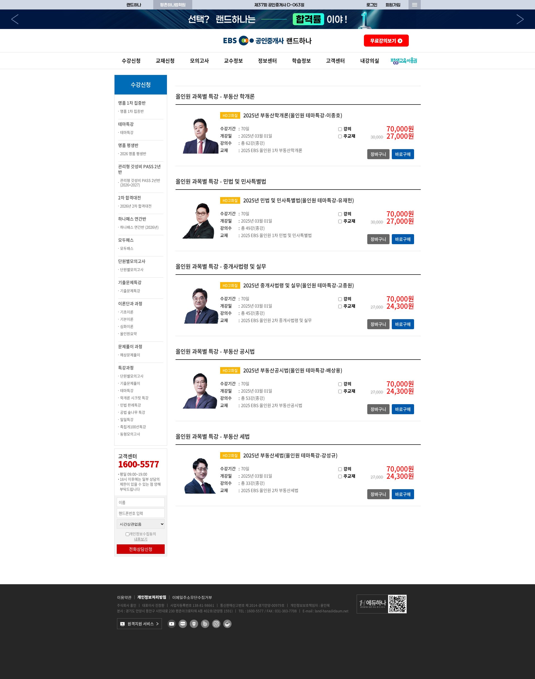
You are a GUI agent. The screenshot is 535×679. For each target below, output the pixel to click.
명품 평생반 (128, 145)
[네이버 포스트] (194, 624)
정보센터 (267, 60)
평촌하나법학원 (173, 4)
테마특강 (126, 124)
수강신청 (131, 60)
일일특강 (126, 419)
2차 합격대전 (129, 198)
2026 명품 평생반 (133, 153)
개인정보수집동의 (142, 533)
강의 (347, 129)
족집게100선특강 (133, 426)
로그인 (371, 4)
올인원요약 (128, 333)
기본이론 (126, 319)
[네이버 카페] (227, 624)
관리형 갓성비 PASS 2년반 (139, 169)
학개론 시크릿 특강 (134, 397)
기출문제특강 (130, 282)
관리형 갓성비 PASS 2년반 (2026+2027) (140, 182)
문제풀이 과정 (130, 346)
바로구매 (403, 154)
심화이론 (126, 326)
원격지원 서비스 (141, 623)
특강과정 (126, 368)
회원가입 (393, 4)
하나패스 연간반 (132, 219)
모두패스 (126, 240)
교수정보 (233, 60)
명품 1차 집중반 (132, 103)
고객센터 (335, 60)
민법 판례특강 (130, 405)
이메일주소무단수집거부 (192, 597)
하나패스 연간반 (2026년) (139, 227)
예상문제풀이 (130, 354)
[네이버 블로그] (183, 624)
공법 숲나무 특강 (132, 412)
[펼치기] (414, 4)
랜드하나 (134, 4)
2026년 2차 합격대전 (136, 205)
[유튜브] (171, 624)
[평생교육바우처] (404, 60)
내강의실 (369, 60)
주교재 (349, 136)
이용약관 (124, 597)
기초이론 (126, 311)
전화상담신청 (140, 549)
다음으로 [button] (520, 19)
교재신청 (165, 60)
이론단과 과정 (130, 303)
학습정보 (301, 60)
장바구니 (378, 154)
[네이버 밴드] (205, 624)
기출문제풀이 (130, 383)
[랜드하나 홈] (267, 40)
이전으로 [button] (14, 19)
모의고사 (199, 60)
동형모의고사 (130, 434)
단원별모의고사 (131, 261)
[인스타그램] (216, 624)
